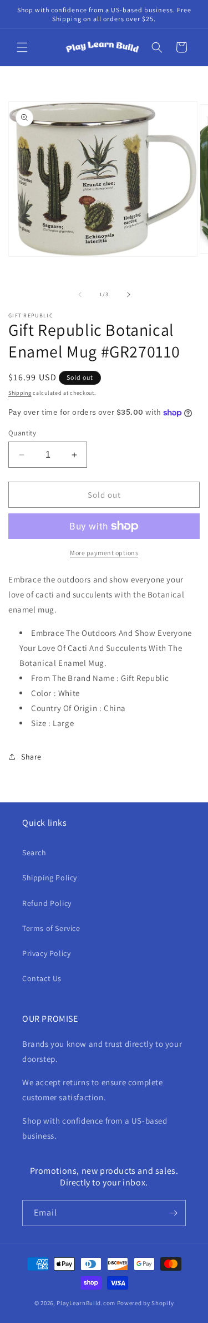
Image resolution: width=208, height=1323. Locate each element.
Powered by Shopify (145, 1303)
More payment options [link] (104, 552)
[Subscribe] (173, 1213)
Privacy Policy (46, 953)
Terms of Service (51, 928)
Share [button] (31, 757)
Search (34, 852)
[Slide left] (80, 294)
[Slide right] (128, 294)
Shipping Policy (49, 878)
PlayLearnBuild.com (86, 1303)
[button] (22, 47)
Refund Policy (47, 903)
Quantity (22, 433)
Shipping (20, 392)
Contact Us (42, 978)
